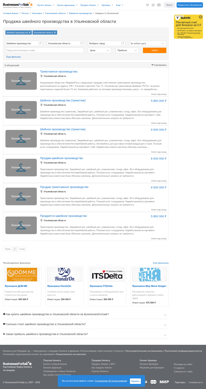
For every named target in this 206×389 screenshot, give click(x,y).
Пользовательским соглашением (143, 351)
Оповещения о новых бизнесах (59, 371)
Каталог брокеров (149, 364)
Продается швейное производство (63, 215)
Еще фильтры (13, 56)
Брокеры (106, 5)
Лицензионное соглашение (71, 354)
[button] (147, 4)
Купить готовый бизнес (55, 364)
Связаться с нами (183, 371)
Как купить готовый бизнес (57, 375)
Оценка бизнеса (100, 371)
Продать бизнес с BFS (103, 364)
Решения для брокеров (152, 367)
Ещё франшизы (161, 263)
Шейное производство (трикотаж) (63, 100)
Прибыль (122, 50)
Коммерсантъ (196, 382)
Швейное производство (19, 43)
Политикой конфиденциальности (183, 351)
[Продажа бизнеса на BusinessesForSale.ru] (17, 363)
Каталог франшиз (52, 367)
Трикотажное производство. (59, 71)
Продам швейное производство (61, 158)
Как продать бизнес (102, 367)
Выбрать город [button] (97, 43)
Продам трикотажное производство (64, 187)
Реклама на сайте (183, 364)
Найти (155, 50)
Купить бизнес (44, 5)
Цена (92, 50)
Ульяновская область (59, 43)
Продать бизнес (88, 5)
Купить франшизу (66, 5)
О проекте (179, 368)
